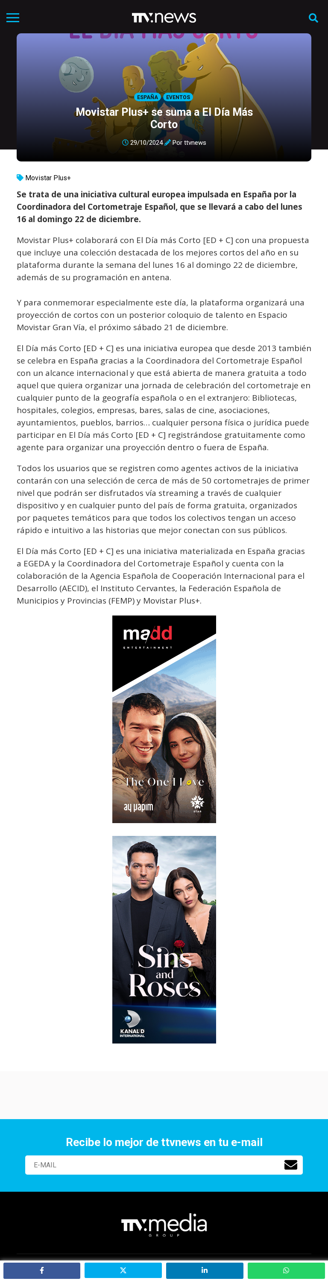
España (147, 97)
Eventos (178, 97)
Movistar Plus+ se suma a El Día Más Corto (164, 118)
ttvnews (195, 143)
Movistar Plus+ (48, 178)
